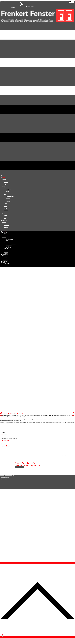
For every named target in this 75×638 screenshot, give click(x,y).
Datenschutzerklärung (8, 475)
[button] (1, 413)
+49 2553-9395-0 (13, 7)
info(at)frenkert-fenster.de (30, 6)
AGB (13, 475)
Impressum (2, 475)
